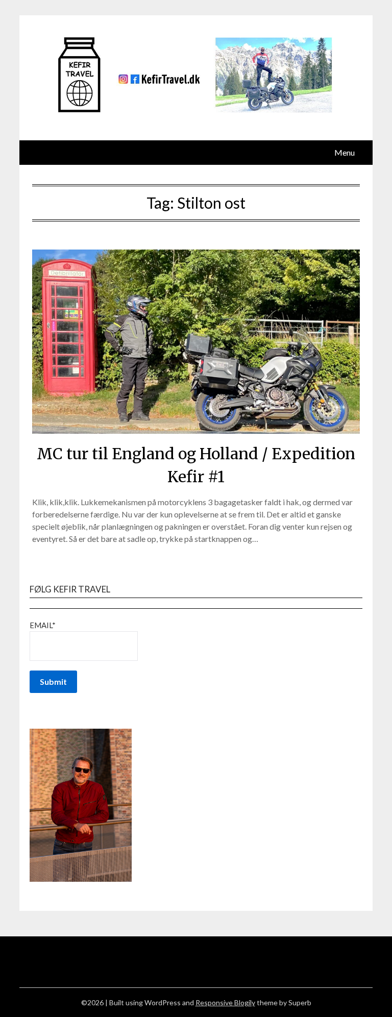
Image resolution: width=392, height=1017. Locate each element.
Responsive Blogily (225, 1002)
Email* (43, 625)
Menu (344, 152)
